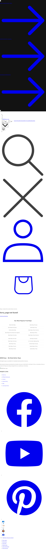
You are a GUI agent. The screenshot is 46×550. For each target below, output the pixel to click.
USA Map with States (33, 338)
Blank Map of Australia (12, 335)
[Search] (23, 174)
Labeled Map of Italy (33, 348)
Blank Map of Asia (33, 327)
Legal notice (4, 543)
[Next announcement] (0, 110)
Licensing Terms (5, 385)
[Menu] (2, 116)
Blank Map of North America (33, 330)
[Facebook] (24, 431)
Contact (3, 379)
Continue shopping (4, 316)
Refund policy (4, 541)
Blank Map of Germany (12, 341)
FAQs (3, 383)
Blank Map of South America (33, 335)
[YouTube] (24, 475)
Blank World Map (12, 324)
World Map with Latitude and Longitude (12, 332)
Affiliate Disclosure (6, 377)
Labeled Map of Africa (34, 346)
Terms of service (5, 548)
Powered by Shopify (10, 537)
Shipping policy (4, 545)
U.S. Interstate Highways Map (33, 341)
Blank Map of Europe (33, 324)
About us (4, 374)
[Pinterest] (24, 519)
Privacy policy (4, 540)
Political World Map (12, 330)
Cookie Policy (5, 381)
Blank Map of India (12, 348)
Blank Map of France (12, 346)
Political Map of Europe (33, 343)
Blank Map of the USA (12, 338)
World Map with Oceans (12, 327)
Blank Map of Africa (33, 332)
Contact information (5, 546)
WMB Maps (5, 537)
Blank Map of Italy (12, 343)
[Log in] (23, 262)
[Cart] (23, 305)
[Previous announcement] (0, 0)
